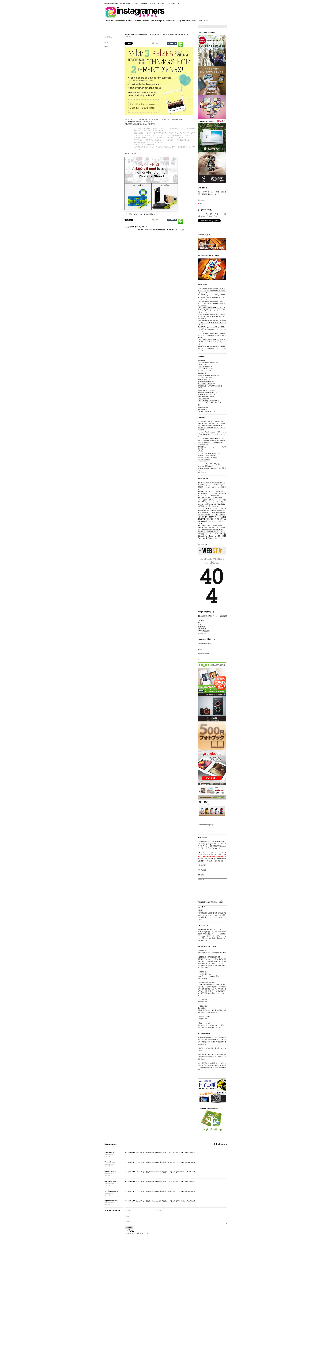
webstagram (109, 1191)
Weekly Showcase (118, 21)
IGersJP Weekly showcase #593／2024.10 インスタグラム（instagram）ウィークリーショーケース (212, 335)
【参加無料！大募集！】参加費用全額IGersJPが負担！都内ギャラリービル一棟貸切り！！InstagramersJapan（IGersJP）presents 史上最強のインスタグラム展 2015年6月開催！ (212, 425)
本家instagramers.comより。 (207, 392)
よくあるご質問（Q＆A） (206, 411)
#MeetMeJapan (202, 379)
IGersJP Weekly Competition (207, 375)
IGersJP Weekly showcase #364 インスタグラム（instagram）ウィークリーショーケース (212, 434)
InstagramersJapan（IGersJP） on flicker (211, 403)
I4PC (199, 622)
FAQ (179, 21)
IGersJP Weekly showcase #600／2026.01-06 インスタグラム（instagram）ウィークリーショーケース (212, 291)
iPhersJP (107, 1162)
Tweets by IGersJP (204, 653)
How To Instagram (157, 21)
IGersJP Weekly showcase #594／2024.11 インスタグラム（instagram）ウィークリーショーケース (212, 329)
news (108, 21)
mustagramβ (201, 407)
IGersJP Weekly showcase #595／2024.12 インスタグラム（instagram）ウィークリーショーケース (212, 323)
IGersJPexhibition (204, 459)
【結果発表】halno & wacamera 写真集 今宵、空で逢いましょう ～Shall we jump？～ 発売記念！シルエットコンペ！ (211, 485)
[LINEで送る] (180, 43)
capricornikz (109, 1201)
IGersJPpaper (202, 398)
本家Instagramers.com (205, 643)
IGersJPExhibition (203, 366)
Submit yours (220, 1144)
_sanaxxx (108, 1152)
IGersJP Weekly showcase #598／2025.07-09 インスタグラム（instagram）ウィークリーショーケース (212, 303)
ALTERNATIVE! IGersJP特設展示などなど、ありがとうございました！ (161, 230)
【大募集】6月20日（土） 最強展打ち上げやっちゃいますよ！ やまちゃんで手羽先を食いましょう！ (212, 493)
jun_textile (108, 1181)
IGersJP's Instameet (204, 369)
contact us (186, 21)
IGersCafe (201, 373)
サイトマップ (202, 472)
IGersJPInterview (203, 371)
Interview (145, 21)
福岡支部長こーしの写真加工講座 (208, 386)
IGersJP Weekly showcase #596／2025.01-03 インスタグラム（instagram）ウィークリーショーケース (212, 316)
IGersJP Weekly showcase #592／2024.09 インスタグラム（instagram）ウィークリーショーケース (212, 342)
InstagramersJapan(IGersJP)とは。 (209, 464)
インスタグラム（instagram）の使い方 (210, 453)
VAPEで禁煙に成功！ (204, 631)
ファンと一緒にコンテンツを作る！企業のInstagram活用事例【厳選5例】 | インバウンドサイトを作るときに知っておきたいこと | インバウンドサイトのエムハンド (212, 519)
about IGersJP (171, 21)
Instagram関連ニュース (205, 394)
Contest (129, 21)
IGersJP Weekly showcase (206, 362)
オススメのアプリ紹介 (205, 383)
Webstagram (202, 633)
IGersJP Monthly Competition (207, 400)
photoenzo (108, 1172)
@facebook (201, 409)
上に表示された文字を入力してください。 (137, 1233)
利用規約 (200, 451)
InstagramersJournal (204, 381)
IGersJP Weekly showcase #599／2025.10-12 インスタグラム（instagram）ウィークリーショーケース (212, 297)
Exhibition (137, 21)
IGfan (199, 624)
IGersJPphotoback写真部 (206, 396)
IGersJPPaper (203, 462)
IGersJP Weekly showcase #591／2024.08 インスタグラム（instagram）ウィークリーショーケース (212, 348)
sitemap (194, 21)
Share (106, 46)
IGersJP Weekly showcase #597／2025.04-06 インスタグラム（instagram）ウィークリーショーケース (212, 310)
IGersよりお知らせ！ (204, 390)
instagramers (202, 628)
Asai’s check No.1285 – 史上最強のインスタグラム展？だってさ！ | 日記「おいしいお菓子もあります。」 (212, 536)
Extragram (201, 620)
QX (199, 388)
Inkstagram (201, 626)
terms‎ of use (203, 21)
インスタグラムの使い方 (205, 377)
